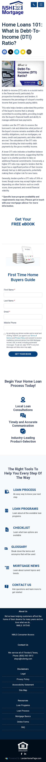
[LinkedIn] (25, 754)
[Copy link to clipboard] (29, 51)
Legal (23, 674)
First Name (9, 290)
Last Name (9, 301)
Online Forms (23, 722)
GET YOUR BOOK (23, 354)
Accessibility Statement (23, 685)
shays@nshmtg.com (23, 659)
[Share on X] (10, 51)
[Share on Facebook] (4, 51)
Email (7, 312)
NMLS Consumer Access (23, 634)
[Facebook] (21, 754)
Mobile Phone (10, 323)
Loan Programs (23, 705)
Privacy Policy (20, 338)
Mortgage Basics (23, 716)
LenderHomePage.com (31, 758)
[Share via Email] (22, 51)
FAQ (23, 727)
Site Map (23, 690)
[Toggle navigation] (41, 4)
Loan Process (23, 711)
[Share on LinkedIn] (16, 51)
